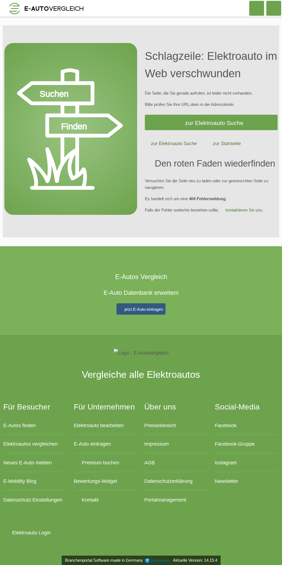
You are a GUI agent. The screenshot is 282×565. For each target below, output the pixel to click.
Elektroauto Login (30, 532)
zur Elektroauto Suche (214, 123)
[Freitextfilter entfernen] (257, 8)
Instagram (226, 462)
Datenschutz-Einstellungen (32, 500)
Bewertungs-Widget (95, 481)
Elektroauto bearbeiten (99, 425)
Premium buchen (99, 462)
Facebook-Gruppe (235, 444)
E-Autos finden (19, 425)
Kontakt (89, 500)
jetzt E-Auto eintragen (143, 309)
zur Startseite (227, 143)
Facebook (226, 425)
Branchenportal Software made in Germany (103, 560)
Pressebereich (160, 425)
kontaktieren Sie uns (244, 210)
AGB (149, 462)
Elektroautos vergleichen (30, 444)
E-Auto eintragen (92, 444)
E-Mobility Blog (19, 481)
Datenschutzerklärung (168, 481)
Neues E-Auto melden (27, 462)
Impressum (156, 444)
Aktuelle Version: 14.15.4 (195, 560)
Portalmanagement (165, 500)
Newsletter (226, 481)
